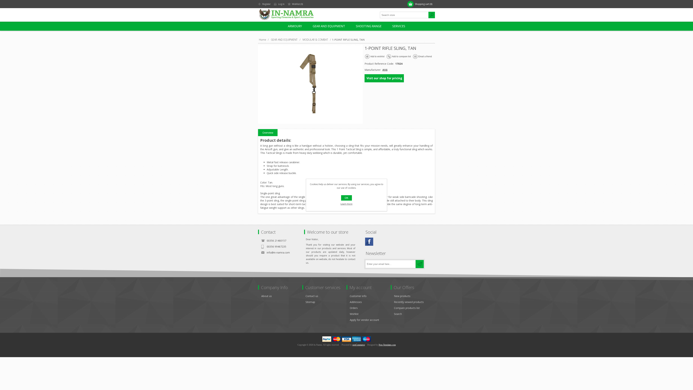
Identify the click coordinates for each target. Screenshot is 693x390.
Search (398, 314)
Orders (354, 308)
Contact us (312, 296)
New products (402, 296)
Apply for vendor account (364, 320)
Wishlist (354, 314)
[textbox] (404, 15)
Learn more (346, 203)
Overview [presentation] (267, 132)
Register (266, 4)
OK (346, 197)
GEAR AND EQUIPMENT (329, 26)
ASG (384, 70)
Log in (281, 4)
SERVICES (398, 26)
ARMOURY (295, 26)
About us (266, 296)
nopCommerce (358, 345)
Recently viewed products (409, 302)
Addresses (356, 302)
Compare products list (407, 308)
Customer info (358, 296)
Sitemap (310, 302)
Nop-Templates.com (387, 345)
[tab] (268, 132)
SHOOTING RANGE (369, 26)
